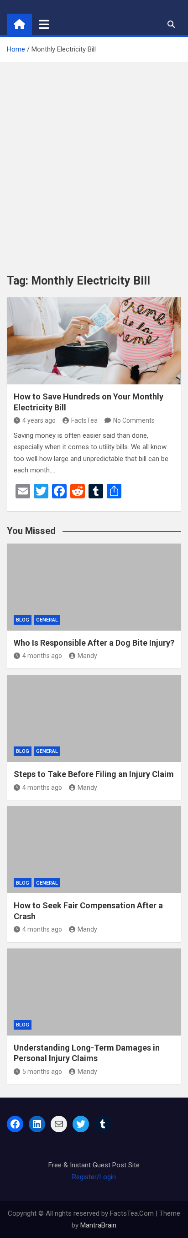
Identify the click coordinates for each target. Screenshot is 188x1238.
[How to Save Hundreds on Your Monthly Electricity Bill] (94, 340)
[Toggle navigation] (44, 24)
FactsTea (84, 420)
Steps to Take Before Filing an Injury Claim (94, 774)
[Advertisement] (94, 161)
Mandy (87, 655)
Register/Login (94, 1177)
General (47, 620)
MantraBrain (98, 1225)
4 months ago (42, 655)
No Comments (134, 420)
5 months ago (42, 1071)
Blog (22, 620)
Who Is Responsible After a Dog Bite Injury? (94, 642)
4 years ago (39, 420)
